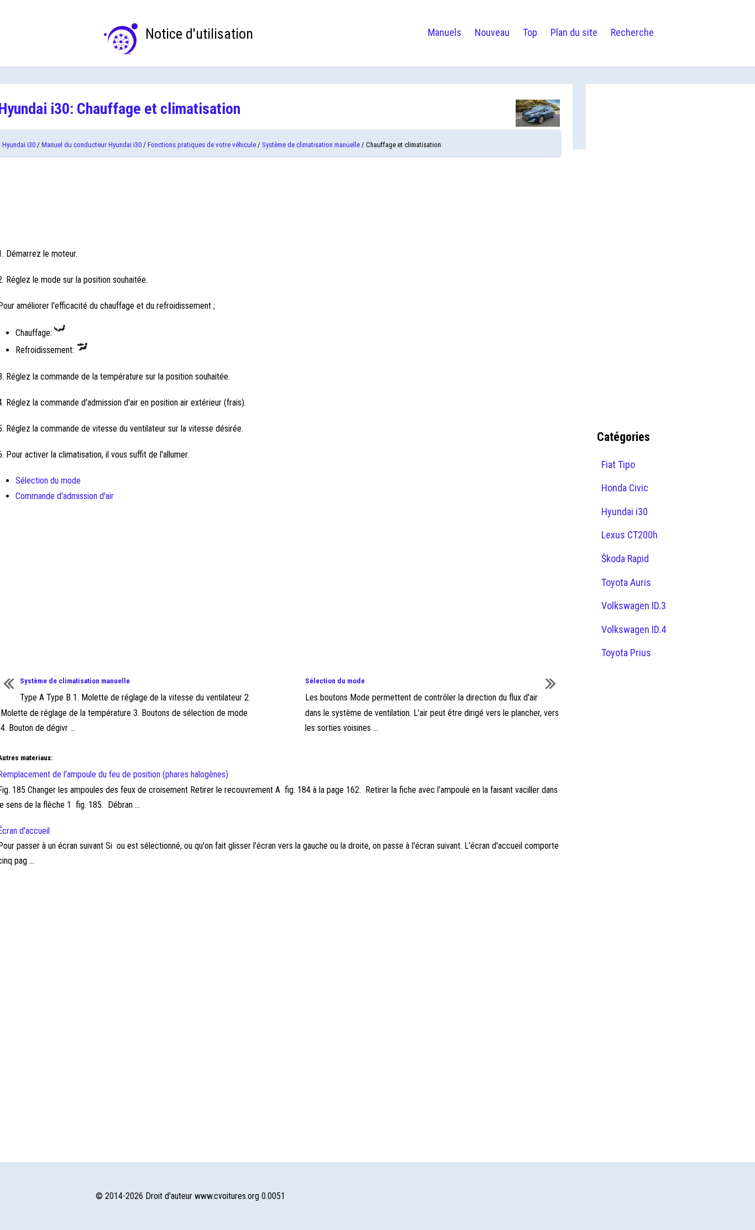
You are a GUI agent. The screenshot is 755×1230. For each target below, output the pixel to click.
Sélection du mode (48, 480)
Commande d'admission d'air (64, 496)
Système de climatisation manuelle (311, 145)
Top (530, 32)
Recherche (632, 32)
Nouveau (492, 32)
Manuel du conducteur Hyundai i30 (91, 145)
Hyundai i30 (18, 145)
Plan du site (573, 32)
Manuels (445, 32)
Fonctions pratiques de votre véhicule (202, 145)
